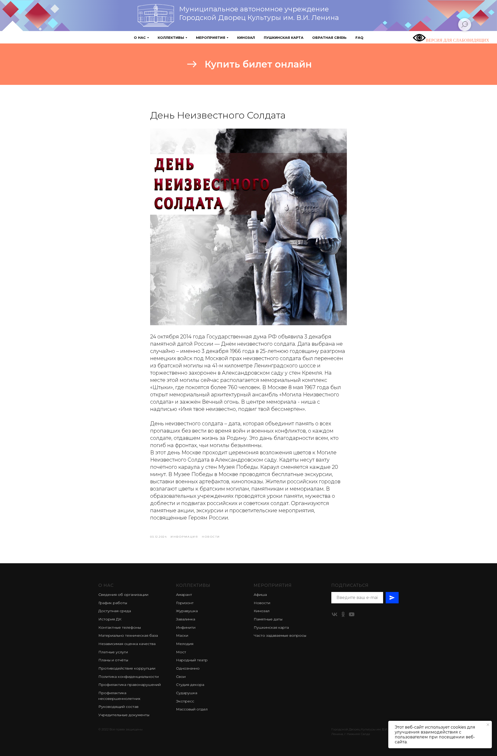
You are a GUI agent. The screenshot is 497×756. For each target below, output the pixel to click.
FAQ (359, 37)
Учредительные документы (123, 715)
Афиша (260, 594)
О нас (106, 585)
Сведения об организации (123, 594)
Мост (181, 652)
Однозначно (188, 668)
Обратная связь (329, 37)
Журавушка (187, 611)
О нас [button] (140, 37)
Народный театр (192, 660)
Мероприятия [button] (210, 37)
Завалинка (185, 619)
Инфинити (185, 627)
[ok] (343, 614)
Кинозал (246, 37)
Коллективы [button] (171, 37)
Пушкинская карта (283, 37)
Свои (181, 676)
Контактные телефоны (119, 627)
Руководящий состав (118, 706)
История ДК (109, 619)
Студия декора (190, 684)
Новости (262, 603)
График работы (112, 603)
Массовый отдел (192, 709)
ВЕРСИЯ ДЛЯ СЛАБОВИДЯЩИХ (457, 40)
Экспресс (185, 701)
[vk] (334, 614)
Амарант (184, 594)
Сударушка (186, 693)
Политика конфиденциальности (128, 676)
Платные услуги (113, 652)
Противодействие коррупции (126, 668)
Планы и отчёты (113, 660)
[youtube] (351, 614)
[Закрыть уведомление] (488, 724)
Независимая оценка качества (127, 643)
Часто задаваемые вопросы (280, 635)
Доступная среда (114, 611)
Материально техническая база (128, 635)
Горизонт (185, 603)
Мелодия (184, 643)
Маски (182, 635)
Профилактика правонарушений (129, 684)
